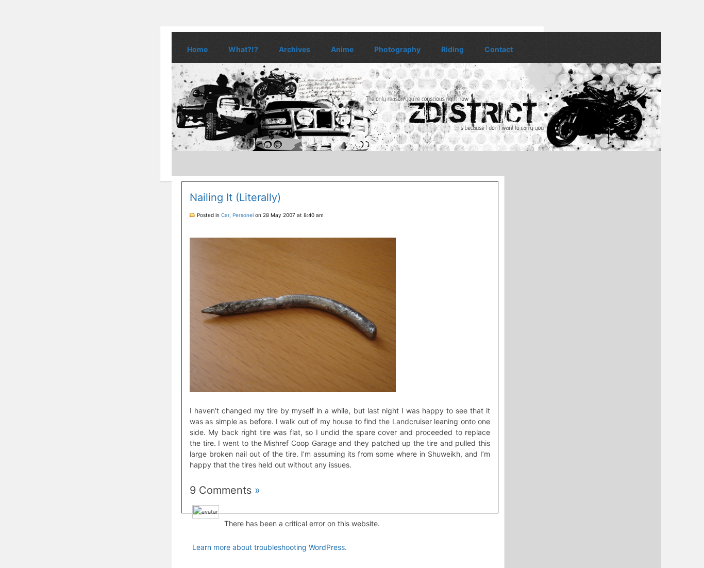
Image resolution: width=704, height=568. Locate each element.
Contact (498, 49)
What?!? (243, 49)
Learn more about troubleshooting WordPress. (269, 547)
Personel (243, 215)
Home (197, 49)
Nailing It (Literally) (235, 197)
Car (225, 215)
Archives (294, 49)
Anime (342, 49)
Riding (452, 49)
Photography (397, 49)
